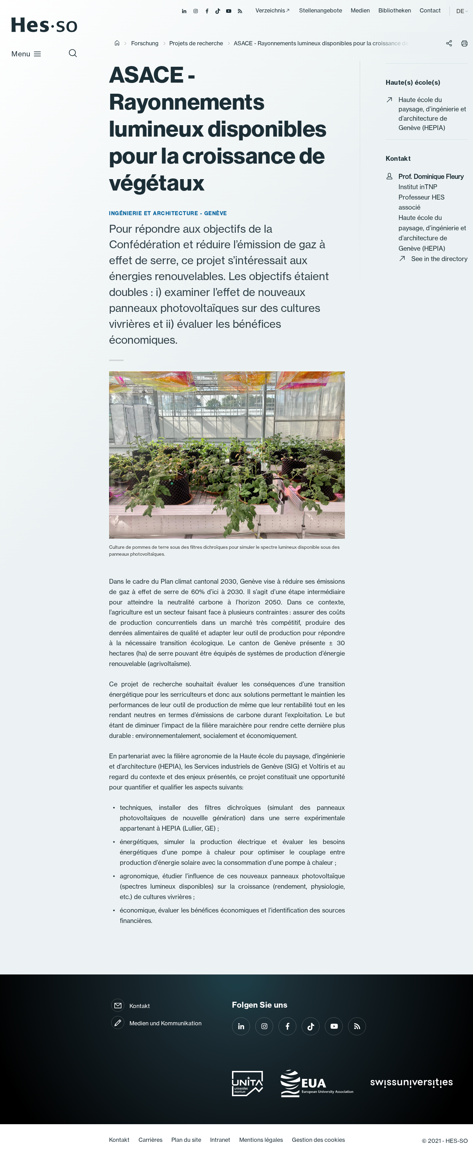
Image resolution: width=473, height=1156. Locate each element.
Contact (430, 10)
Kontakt (140, 1006)
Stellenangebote (320, 10)
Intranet (220, 1139)
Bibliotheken (394, 10)
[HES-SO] (44, 31)
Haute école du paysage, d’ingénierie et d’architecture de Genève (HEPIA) (432, 114)
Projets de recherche (196, 43)
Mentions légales (261, 1139)
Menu (20, 53)
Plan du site (186, 1139)
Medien (360, 10)
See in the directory (439, 259)
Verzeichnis (270, 10)
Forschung (145, 43)
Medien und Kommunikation (166, 1023)
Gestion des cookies (318, 1139)
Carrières (150, 1139)
